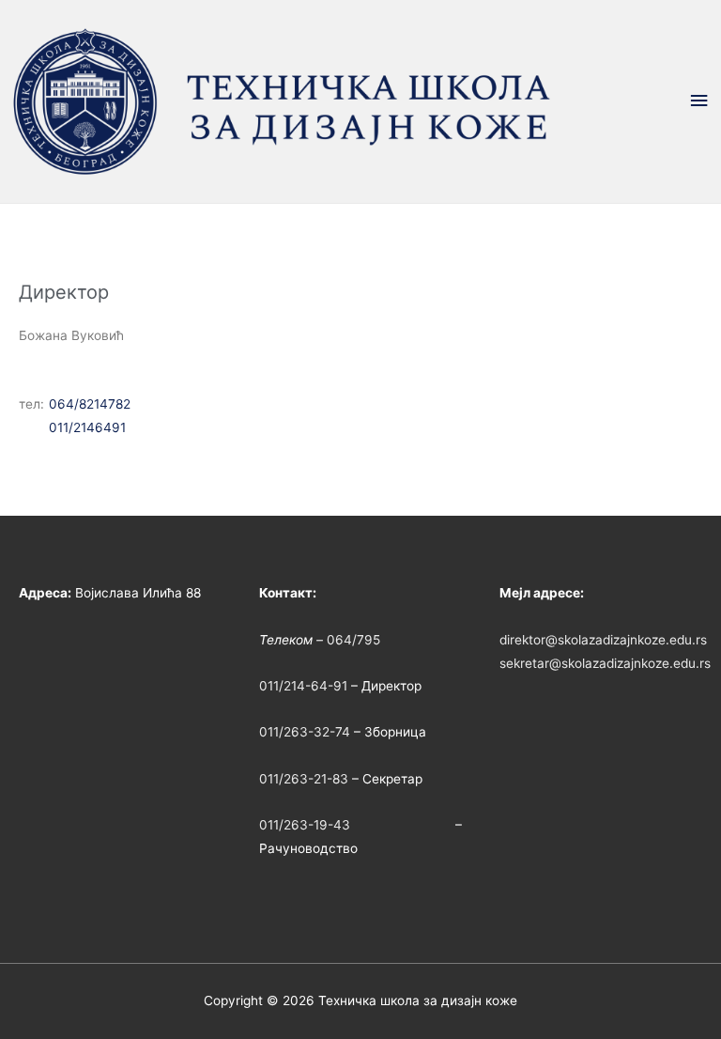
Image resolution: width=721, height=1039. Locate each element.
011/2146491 (87, 427)
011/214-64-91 (303, 685)
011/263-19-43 (304, 824)
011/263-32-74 (304, 731)
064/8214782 (89, 403)
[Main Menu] (699, 101)
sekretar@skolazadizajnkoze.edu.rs (605, 663)
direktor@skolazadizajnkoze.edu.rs (603, 639)
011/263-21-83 (303, 778)
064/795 (353, 639)
